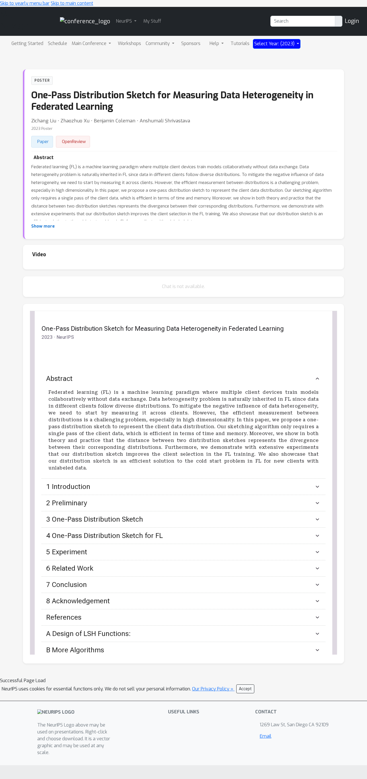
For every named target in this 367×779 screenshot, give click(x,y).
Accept (245, 689)
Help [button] (215, 43)
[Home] (85, 21)
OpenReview (74, 141)
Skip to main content (72, 3)
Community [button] (158, 43)
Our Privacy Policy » (213, 689)
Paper (43, 141)
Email (266, 736)
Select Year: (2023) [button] (275, 44)
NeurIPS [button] (124, 21)
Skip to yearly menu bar (25, 3)
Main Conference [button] (90, 43)
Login (352, 21)
